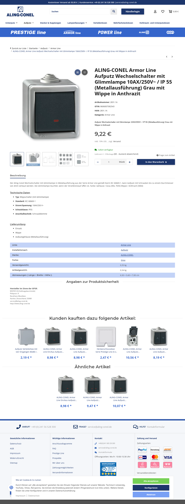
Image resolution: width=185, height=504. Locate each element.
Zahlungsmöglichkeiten (63, 467)
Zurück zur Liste (19, 48)
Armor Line (110, 114)
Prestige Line (58, 453)
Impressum (20, 496)
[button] (155, 11)
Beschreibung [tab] (18, 175)
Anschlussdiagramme (62, 443)
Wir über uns (58, 463)
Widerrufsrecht (17, 458)
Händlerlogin (133, 11)
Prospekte (56, 458)
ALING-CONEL (127, 255)
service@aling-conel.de (126, 2)
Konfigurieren (151, 488)
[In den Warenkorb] (12, 65)
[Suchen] (114, 12)
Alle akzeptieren (151, 481)
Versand (117, 141)
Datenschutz (34, 496)
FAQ (54, 448)
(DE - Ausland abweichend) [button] (126, 154)
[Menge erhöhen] (130, 162)
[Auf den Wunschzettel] (85, 72)
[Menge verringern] (98, 162)
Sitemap (13, 463)
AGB (12, 448)
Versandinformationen (62, 472)
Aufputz (124, 250)
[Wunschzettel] (163, 11)
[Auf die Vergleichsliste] (78, 72)
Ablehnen (151, 494)
